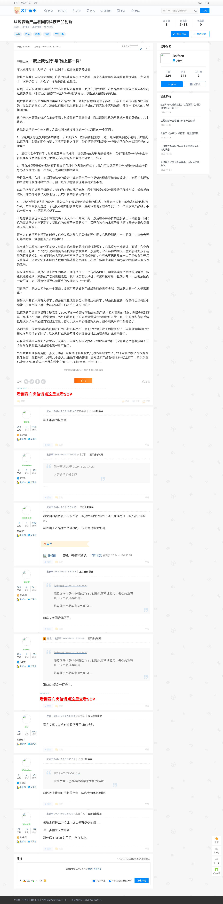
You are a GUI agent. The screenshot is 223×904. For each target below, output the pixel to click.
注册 (207, 3)
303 (19, 427)
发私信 (197, 84)
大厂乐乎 (35, 899)
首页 (15, 3)
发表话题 (202, 33)
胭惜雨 (27, 422)
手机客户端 (26, 3)
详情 (93, 555)
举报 (147, 381)
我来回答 (181, 33)
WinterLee (27, 465)
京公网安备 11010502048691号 (86, 899)
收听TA (23, 439)
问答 (92, 10)
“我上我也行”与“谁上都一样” (56, 61)
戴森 (37, 34)
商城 (137, 10)
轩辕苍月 (27, 824)
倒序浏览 (48, 26)
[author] (165, 58)
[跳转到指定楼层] (140, 49)
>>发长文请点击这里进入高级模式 (133, 858)
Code (40, 880)
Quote (36, 880)
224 (19, 654)
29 (26, 829)
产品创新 (59, 34)
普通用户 (21, 531)
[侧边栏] (147, 48)
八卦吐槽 (25, 26)
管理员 (23, 478)
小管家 (23, 662)
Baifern (26, 46)
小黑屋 (25, 899)
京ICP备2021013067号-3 (54, 899)
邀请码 (108, 10)
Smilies (45, 880)
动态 (123, 10)
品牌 (18, 34)
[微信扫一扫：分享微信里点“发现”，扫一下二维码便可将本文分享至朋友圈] (26, 381)
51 (26, 427)
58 (19, 731)
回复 (23, 401)
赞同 (49, 445)
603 (34, 523)
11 (27, 731)
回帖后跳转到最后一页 (122, 880)
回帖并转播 (100, 880)
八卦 (78, 10)
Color (24, 880)
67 (19, 829)
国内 (47, 34)
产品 (27, 34)
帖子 (165, 10)
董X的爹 (23, 435)
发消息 (33, 439)
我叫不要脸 (27, 518)
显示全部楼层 (96, 411)
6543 (34, 731)
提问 (204, 10)
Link (32, 880)
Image (28, 880)
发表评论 (141, 880)
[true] (195, 10)
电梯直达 (125, 46)
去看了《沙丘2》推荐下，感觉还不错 (179, 133)
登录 (200, 3)
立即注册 (97, 869)
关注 (173, 84)
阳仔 (27, 727)
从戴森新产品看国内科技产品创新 (43, 21)
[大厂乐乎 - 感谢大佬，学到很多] (25, 11)
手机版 (17, 899)
